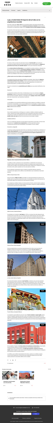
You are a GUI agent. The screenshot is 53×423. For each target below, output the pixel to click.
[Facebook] (10, 4)
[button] (49, 10)
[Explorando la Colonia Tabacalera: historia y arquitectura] (26, 375)
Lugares (18, 10)
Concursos (13, 10)
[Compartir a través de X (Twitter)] (10, 360)
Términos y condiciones (26, 418)
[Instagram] (4, 4)
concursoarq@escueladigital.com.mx (22, 407)
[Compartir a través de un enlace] (15, 360)
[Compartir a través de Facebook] (7, 360)
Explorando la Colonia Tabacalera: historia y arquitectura (25, 382)
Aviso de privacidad (15, 418)
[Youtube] (8, 4)
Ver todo (49, 369)
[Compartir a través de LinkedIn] (12, 360)
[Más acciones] (45, 17)
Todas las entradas (5, 10)
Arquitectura (24, 10)
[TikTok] (6, 4)
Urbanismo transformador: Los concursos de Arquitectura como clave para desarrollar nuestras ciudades (9, 382)
